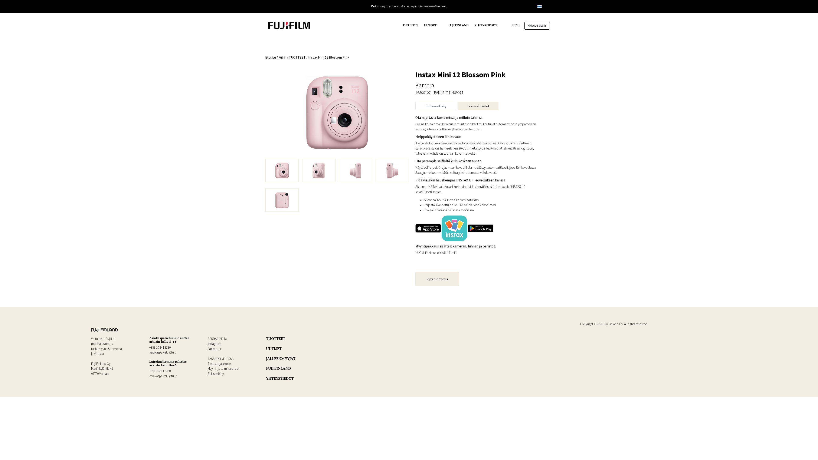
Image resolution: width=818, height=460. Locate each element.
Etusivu (270, 57)
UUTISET (430, 25)
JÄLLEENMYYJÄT (280, 358)
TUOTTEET (410, 25)
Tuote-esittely (435, 106)
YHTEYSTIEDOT (486, 25)
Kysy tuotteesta (437, 279)
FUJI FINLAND (458, 25)
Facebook (214, 349)
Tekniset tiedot (478, 106)
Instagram (214, 344)
